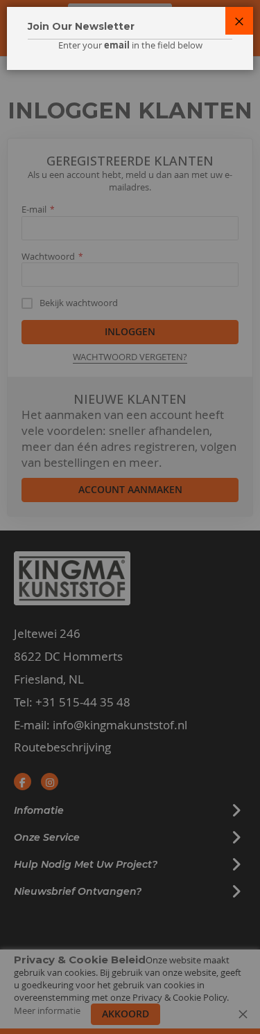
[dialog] (130, 517)
